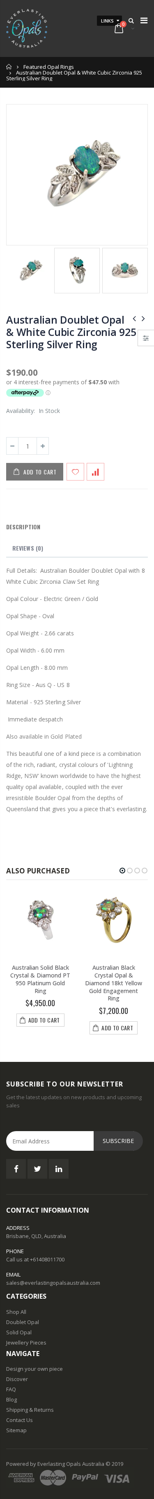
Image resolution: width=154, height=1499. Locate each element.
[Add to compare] (95, 472)
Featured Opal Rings (48, 66)
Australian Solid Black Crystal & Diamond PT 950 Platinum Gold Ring (40, 979)
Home (9, 66)
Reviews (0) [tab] (27, 548)
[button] (122, 870)
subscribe (118, 1141)
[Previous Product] (134, 318)
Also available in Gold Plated (44, 736)
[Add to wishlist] (75, 472)
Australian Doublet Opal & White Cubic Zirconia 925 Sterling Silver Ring (71, 332)
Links (107, 21)
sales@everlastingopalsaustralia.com (53, 1282)
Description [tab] (23, 526)
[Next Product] (143, 318)
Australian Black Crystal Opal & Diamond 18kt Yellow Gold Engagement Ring (113, 983)
